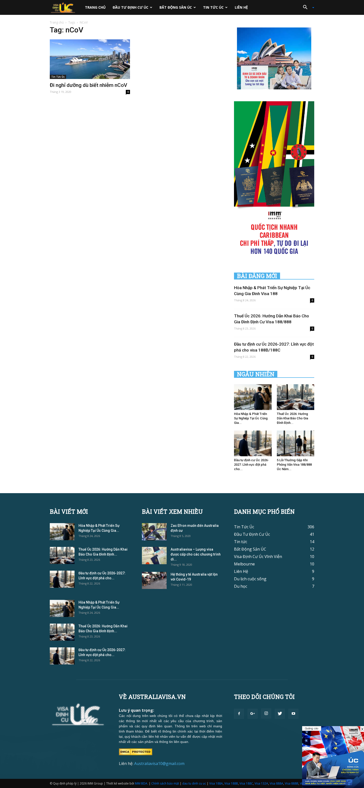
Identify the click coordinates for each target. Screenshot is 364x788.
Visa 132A (261, 783)
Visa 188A (216, 783)
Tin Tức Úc (213, 7)
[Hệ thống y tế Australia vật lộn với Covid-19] (154, 580)
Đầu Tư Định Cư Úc (130, 7)
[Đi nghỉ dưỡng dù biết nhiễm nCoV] (90, 59)
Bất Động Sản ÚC (175, 7)
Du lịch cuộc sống (250, 579)
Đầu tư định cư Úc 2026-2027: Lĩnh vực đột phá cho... (251, 464)
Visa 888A (276, 783)
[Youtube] (293, 714)
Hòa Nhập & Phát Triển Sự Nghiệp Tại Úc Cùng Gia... (251, 418)
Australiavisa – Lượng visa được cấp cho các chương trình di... (196, 554)
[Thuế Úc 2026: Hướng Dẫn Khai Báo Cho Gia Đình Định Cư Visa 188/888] (295, 397)
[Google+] (253, 714)
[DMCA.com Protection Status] (135, 751)
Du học (240, 586)
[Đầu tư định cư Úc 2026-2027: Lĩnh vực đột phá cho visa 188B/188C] (253, 443)
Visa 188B (231, 783)
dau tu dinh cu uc (194, 783)
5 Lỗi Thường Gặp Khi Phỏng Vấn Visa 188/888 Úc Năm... (294, 464)
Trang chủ (95, 7)
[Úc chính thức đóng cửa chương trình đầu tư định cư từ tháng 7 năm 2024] (333, 757)
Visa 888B (291, 783)
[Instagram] (266, 713)
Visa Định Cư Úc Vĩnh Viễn (258, 556)
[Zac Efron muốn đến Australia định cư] (154, 531)
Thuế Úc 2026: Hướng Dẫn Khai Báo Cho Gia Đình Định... (292, 418)
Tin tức (240, 541)
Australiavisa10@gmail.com (159, 763)
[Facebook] (239, 714)
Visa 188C (246, 783)
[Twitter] (280, 714)
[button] (306, 7)
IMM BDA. (141, 783)
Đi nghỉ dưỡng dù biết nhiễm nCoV (88, 85)
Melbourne (244, 564)
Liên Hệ (241, 7)
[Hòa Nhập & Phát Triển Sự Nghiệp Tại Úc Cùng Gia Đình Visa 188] (253, 397)
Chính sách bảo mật (165, 783)
